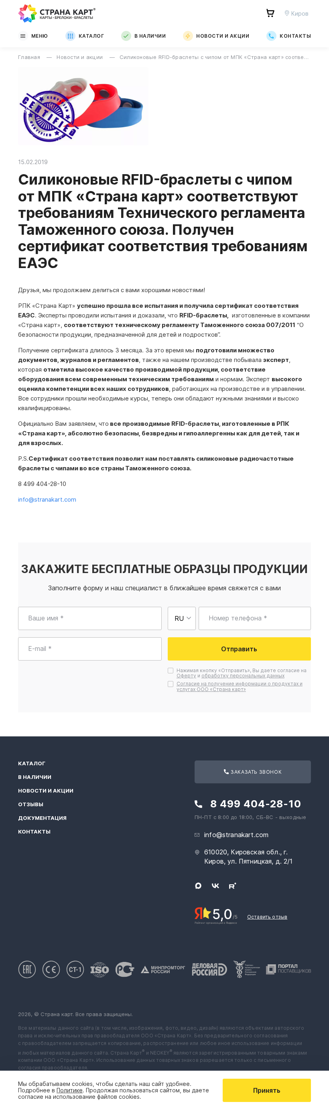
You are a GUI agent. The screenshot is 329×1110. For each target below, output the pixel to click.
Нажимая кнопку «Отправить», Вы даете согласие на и (242, 673)
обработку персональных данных (242, 676)
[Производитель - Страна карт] (57, 13)
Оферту (186, 676)
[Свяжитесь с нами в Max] (198, 885)
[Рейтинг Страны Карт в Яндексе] (216, 915)
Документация (42, 818)
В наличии (150, 36)
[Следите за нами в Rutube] (232, 885)
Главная (30, 57)
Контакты (295, 36)
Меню (39, 36)
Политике (70, 1090)
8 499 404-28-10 (255, 804)
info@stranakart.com (236, 835)
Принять (266, 1090)
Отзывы (30, 804)
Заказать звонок (255, 772)
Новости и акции (222, 36)
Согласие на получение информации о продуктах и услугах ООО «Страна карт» (240, 686)
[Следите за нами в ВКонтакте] (215, 885)
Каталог (91, 36)
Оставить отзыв (267, 917)
